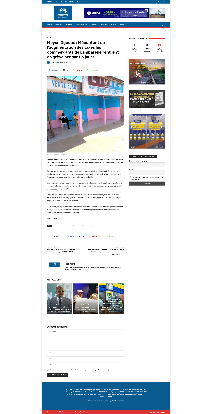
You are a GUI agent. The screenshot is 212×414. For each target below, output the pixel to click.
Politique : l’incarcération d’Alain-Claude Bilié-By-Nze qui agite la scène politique (59, 309)
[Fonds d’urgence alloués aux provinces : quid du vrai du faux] (85, 298)
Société (55, 32)
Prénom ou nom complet (138, 161)
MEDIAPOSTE (58, 62)
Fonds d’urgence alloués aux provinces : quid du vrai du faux (85, 309)
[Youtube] (163, 1)
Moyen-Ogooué (87, 226)
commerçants (57, 226)
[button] (162, 24)
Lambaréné (67, 226)
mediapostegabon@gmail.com (112, 401)
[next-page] (52, 317)
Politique (59, 304)
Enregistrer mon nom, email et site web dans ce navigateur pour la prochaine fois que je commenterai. (84, 370)
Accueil (49, 32)
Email (131, 169)
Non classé (85, 304)
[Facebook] (158, 1)
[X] (161, 1)
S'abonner (159, 44)
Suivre (147, 44)
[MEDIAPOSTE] (49, 62)
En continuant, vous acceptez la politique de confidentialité (146, 178)
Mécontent (76, 226)
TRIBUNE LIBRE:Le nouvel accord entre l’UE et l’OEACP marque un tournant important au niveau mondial (105, 252)
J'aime (135, 44)
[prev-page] (48, 317)
